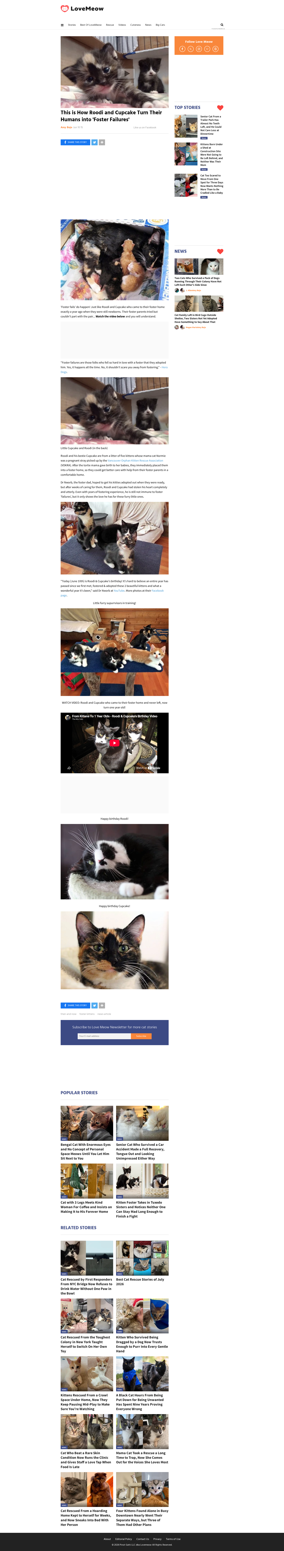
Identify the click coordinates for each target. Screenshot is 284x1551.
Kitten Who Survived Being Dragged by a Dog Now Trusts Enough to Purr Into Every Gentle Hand (142, 1344)
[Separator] (102, 142)
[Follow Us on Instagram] (199, 49)
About (107, 1539)
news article (104, 1014)
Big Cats (160, 25)
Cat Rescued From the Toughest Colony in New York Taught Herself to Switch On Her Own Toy (85, 1344)
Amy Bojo (66, 127)
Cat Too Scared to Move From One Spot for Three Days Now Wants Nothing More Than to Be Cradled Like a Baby (211, 184)
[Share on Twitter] (94, 142)
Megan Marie (191, 327)
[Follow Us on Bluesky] (207, 49)
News (148, 25)
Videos (122, 25)
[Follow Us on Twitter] (191, 49)
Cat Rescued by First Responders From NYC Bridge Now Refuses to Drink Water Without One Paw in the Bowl (86, 1286)
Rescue (110, 25)
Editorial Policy (123, 1539)
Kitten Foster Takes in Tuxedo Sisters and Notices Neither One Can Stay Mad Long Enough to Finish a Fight (141, 1209)
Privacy (157, 1539)
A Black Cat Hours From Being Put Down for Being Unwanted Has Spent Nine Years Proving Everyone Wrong (140, 1402)
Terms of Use (173, 1539)
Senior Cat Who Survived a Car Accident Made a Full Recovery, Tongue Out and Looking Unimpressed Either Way (140, 1151)
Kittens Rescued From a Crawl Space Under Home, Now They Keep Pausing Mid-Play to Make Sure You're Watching (85, 1402)
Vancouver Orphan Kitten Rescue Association (135, 460)
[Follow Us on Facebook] (182, 49)
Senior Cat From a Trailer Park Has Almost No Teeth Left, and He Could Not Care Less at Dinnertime (210, 125)
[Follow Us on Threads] (215, 49)
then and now (68, 1014)
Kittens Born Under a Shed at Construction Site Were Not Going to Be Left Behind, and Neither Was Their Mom (211, 155)
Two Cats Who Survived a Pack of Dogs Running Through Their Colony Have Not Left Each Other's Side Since (198, 281)
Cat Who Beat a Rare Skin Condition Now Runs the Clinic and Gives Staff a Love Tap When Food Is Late (86, 1460)
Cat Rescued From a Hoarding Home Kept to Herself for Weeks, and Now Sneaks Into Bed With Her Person (86, 1517)
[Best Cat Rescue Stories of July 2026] (142, 1258)
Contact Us (142, 1539)
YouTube (119, 590)
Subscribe (141, 1036)
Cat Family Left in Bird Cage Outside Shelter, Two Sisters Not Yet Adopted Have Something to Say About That (196, 318)
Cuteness (135, 25)
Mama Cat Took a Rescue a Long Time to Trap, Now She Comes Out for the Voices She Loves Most (142, 1457)
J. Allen (189, 290)
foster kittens (87, 1014)
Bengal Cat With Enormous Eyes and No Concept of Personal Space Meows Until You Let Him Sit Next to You (86, 1151)
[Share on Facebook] (75, 142)
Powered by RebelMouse (218, 29)
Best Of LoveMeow (91, 25)
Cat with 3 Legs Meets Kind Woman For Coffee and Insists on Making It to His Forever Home (86, 1207)
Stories (72, 25)
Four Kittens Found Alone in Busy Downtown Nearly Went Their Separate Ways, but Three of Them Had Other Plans (142, 1517)
